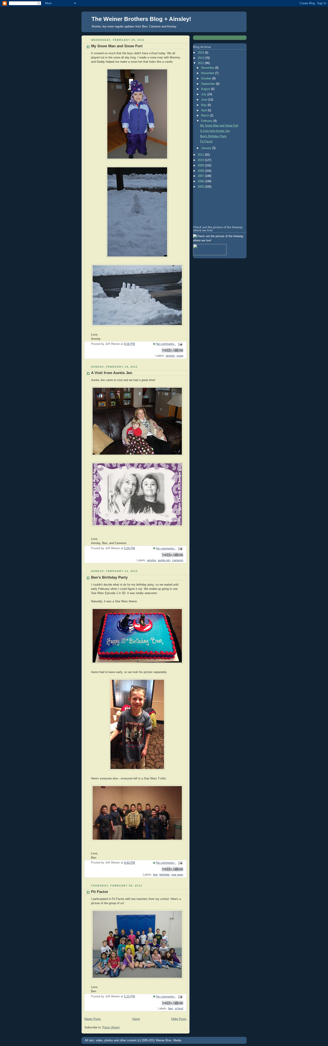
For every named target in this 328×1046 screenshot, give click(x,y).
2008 (201, 170)
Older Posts (179, 1019)
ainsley (170, 355)
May (204, 105)
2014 (201, 52)
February (207, 120)
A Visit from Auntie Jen (111, 373)
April (204, 110)
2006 (201, 181)
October (206, 78)
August (206, 89)
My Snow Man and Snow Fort (117, 46)
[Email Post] (179, 344)
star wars (177, 874)
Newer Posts (92, 1019)
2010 (201, 160)
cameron (177, 560)
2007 (201, 176)
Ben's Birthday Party (109, 577)
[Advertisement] (213, 207)
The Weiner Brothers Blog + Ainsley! (141, 19)
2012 (201, 63)
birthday (165, 874)
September (208, 83)
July (204, 94)
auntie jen (164, 560)
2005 (201, 186)
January (206, 148)
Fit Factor (99, 892)
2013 (201, 58)
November (208, 73)
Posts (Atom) (111, 1027)
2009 (201, 165)
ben (155, 874)
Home (136, 1019)
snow (179, 355)
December (208, 67)
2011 (201, 154)
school (179, 1008)
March (205, 115)
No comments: (166, 344)
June (204, 99)
